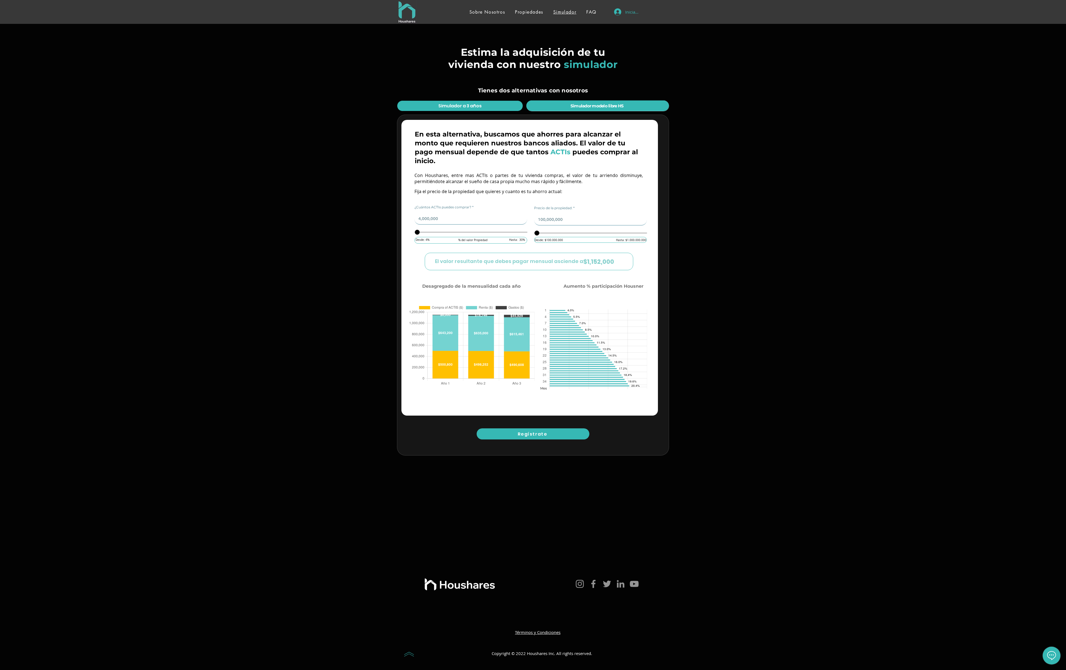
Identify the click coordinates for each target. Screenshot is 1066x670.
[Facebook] (593, 583)
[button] (533, 433)
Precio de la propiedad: (553, 208)
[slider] (417, 232)
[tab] (460, 105)
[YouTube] (634, 583)
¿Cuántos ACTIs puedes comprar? (442, 207)
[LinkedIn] (620, 583)
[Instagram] (579, 583)
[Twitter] (607, 583)
